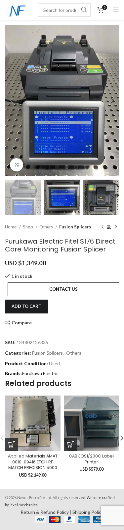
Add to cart (26, 306)
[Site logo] (18, 9)
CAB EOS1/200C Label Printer (91, 459)
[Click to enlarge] (16, 164)
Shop (28, 226)
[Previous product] (102, 227)
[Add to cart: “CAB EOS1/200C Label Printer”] (70, 444)
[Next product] (115, 227)
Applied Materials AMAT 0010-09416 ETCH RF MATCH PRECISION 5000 (33, 461)
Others (46, 226)
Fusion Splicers (75, 226)
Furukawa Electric (40, 373)
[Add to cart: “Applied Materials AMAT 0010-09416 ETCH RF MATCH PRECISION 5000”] (11, 444)
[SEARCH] (84, 10)
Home (11, 226)
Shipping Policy (87, 512)
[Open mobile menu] (115, 9)
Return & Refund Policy (45, 512)
